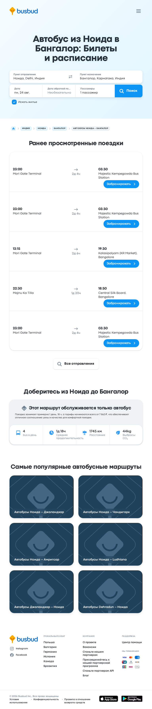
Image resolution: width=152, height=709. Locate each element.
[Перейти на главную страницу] (24, 11)
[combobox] (37, 76)
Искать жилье (27, 102)
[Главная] (13, 129)
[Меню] (138, 11)
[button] (70, 76)
